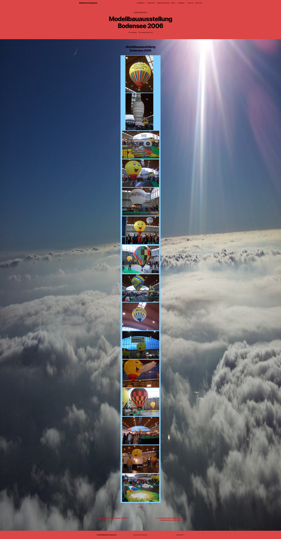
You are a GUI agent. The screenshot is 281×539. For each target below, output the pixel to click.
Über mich (191, 3)
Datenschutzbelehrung (125, 535)
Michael (135, 32)
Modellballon (140, 3)
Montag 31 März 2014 (147, 32)
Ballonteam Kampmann (88, 3)
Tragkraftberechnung (163, 3)
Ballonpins (181, 3)
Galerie (173, 3)
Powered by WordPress (140, 535)
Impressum (198, 3)
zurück (140, 507)
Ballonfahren (151, 3)
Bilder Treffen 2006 (140, 12)
